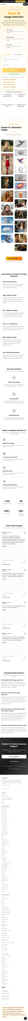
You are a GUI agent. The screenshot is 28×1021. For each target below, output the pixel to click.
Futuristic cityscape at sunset (9, 84)
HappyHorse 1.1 (5, 921)
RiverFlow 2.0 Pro (5, 880)
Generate (15, 70)
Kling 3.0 (3, 915)
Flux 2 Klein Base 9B (6, 863)
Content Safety (5, 998)
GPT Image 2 (4, 794)
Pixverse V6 (4, 964)
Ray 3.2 (3, 981)
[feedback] (25, 1018)
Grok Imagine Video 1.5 (6, 930)
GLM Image (4, 859)
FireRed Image (4, 868)
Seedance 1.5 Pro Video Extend (8, 942)
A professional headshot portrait (9, 79)
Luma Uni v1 (4, 822)
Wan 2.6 (3, 901)
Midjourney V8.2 (5, 795)
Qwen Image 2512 (5, 841)
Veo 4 (3, 896)
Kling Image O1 (5, 857)
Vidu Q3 (3, 969)
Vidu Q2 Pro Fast (5, 971)
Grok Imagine (4, 839)
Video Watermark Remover (7, 799)
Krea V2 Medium (5, 887)
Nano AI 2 (3, 813)
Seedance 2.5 (4, 933)
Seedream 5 (4, 829)
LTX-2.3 (3, 951)
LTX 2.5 (3, 956)
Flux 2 (3, 838)
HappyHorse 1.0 (5, 919)
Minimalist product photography (9, 86)
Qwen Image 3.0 (5, 832)
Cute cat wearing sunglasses (9, 82)
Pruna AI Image (5, 884)
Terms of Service (6, 993)
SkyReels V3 (4, 978)
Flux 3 (3, 836)
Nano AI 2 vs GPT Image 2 (7, 797)
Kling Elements (4, 924)
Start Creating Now (14, 756)
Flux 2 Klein (4, 861)
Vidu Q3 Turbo (4, 972)
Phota (3, 882)
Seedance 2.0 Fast (5, 937)
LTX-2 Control (4, 949)
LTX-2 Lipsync (4, 948)
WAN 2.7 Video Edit (5, 914)
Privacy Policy (5, 991)
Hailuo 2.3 (4, 960)
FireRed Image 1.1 (5, 866)
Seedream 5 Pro (5, 827)
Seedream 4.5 (4, 831)
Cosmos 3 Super (5, 852)
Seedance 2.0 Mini (5, 939)
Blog (2, 802)
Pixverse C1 (4, 967)
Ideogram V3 (4, 877)
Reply (24, 562)
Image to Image (18, 54)
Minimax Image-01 (5, 864)
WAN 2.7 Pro (4, 845)
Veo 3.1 (3, 899)
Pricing (3, 801)
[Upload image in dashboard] (4, 65)
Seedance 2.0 (4, 935)
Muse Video (4, 932)
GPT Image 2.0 (4, 807)
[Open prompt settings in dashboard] (24, 65)
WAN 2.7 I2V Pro (5, 908)
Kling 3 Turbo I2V (5, 917)
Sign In (25, 4)
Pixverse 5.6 (4, 962)
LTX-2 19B (4, 946)
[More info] (25, 560)
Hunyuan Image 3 (5, 879)
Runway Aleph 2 (5, 980)
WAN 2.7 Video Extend (6, 912)
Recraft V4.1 (4, 889)
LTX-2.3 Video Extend (6, 955)
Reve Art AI (4, 873)
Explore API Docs (14, 761)
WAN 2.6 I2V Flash (5, 907)
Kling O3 (3, 854)
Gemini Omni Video (5, 898)
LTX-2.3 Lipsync (5, 953)
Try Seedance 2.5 (19, 1)
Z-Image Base (4, 825)
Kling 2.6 (3, 926)
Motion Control (4, 944)
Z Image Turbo (4, 823)
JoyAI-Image (4, 870)
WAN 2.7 (3, 847)
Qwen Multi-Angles (5, 843)
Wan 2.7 (3, 903)
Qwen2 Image (4, 834)
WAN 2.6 (3, 848)
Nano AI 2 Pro (4, 811)
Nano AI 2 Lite (4, 815)
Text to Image (7, 54)
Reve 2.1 (3, 871)
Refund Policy (5, 996)
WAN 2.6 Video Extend (6, 910)
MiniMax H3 (4, 958)
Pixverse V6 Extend (5, 965)
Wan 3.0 (3, 905)
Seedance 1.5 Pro (5, 940)
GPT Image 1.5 (4, 809)
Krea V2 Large (4, 886)
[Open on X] (25, 533)
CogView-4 (4, 850)
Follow (9, 532)
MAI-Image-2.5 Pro (5, 818)
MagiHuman (4, 974)
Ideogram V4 (4, 875)
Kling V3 (3, 855)
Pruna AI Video (4, 976)
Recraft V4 (4, 891)
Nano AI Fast (4, 816)
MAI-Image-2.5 (5, 820)
